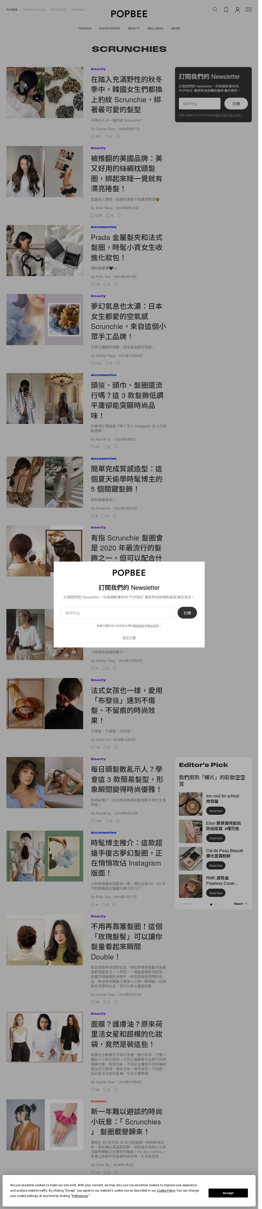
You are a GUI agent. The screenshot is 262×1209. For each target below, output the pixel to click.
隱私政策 (153, 625)
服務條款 (139, 625)
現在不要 (129, 637)
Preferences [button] (80, 1196)
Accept (228, 1193)
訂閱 (187, 612)
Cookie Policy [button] (166, 1190)
